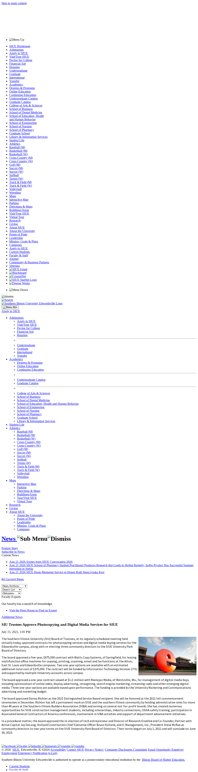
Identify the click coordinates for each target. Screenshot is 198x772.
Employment (9, 753)
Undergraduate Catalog (23, 98)
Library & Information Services (28, 136)
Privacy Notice (94, 749)
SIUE (15, 749)
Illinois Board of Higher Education (163, 759)
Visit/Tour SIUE (19, 56)
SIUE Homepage (19, 46)
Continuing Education (22, 95)
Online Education (20, 91)
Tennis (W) (16, 178)
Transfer (14, 81)
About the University (22, 231)
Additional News (12, 617)
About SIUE (17, 227)
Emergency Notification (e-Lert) (37, 753)
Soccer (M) (16, 168)
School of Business (21, 109)
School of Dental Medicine (25, 112)
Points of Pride (18, 234)
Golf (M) (14, 164)
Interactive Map (18, 199)
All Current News (13, 579)
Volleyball (15, 189)
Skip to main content (14, 3)
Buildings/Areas (19, 210)
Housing (14, 67)
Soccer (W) (16, 171)
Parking (14, 203)
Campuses (15, 245)
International (17, 77)
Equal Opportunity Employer (165, 749)
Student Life (16, 140)
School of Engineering (23, 123)
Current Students (19, 252)
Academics (16, 84)
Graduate (14, 74)
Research (14, 220)
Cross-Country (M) (21, 157)
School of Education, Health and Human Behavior (26, 117)
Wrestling (15, 192)
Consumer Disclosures (118, 749)
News (9, 538)
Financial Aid (17, 63)
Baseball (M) (17, 147)
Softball (14, 175)
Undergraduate (18, 70)
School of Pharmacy (21, 130)
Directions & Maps (20, 206)
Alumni (14, 258)
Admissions (16, 49)
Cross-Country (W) (21, 161)
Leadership (16, 238)
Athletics (14, 143)
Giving (13, 224)
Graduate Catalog (20, 102)
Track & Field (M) (20, 182)
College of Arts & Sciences (25, 105)
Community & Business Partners (29, 262)
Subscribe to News (13, 551)
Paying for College (20, 60)
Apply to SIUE (18, 53)
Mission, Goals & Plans (23, 241)
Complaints (140, 749)
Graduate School (19, 133)
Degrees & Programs (22, 88)
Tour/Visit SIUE (27, 497)
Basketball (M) (18, 150)
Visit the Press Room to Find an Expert (33, 610)
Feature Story (10, 548)
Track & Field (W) (20, 185)
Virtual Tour (16, 217)
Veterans (14, 265)
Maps (12, 196)
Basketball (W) (18, 154)
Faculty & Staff (18, 255)
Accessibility (58, 749)
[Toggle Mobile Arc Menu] (10, 307)
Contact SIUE (75, 749)
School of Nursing (20, 126)
